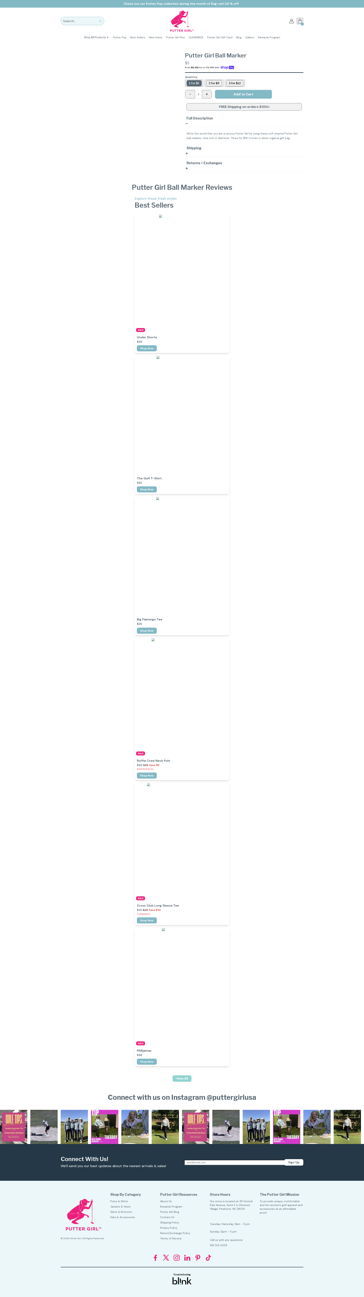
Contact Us (167, 1217)
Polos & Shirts (119, 1201)
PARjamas (144, 1050)
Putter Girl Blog (169, 1212)
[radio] (194, 83)
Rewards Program (171, 1206)
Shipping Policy (169, 1222)
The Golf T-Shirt (149, 478)
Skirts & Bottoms (121, 1212)
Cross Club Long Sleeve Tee (158, 905)
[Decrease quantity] (190, 94)
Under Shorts (147, 337)
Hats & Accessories (122, 1217)
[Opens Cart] (300, 21)
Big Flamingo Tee (149, 619)
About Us (166, 1201)
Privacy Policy (168, 1227)
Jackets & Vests (120, 1206)
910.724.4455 (218, 1245)
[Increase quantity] (207, 94)
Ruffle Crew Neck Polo (153, 760)
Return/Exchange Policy (175, 1233)
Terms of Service (171, 1238)
